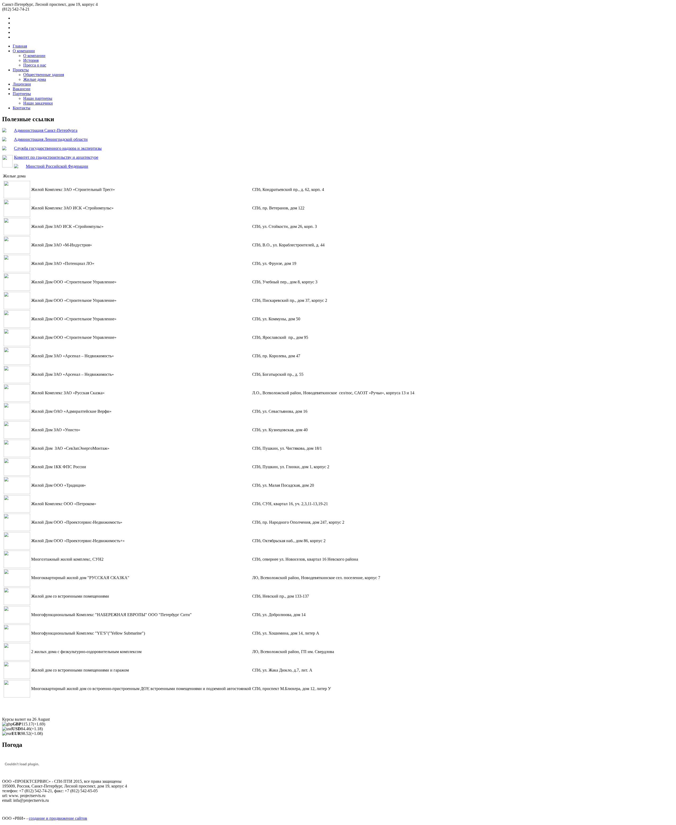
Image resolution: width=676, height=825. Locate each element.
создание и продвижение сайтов (58, 818)
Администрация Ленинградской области (51, 139)
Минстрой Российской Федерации (57, 166)
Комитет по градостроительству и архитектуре (56, 157)
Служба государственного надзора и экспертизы (58, 148)
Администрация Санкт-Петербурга (45, 130)
